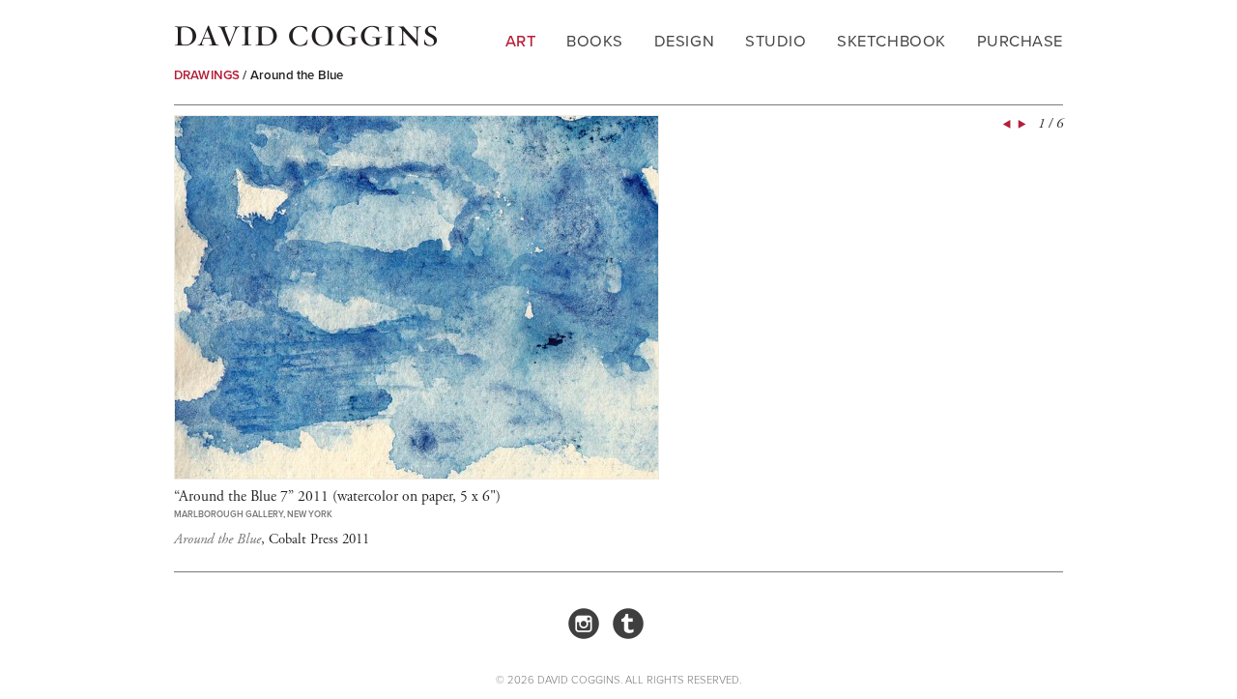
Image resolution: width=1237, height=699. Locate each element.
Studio (775, 41)
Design (684, 41)
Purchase (1020, 41)
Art (520, 41)
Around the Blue (296, 75)
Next (1020, 124)
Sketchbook (891, 41)
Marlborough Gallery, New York (253, 514)
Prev (1005, 124)
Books (594, 41)
